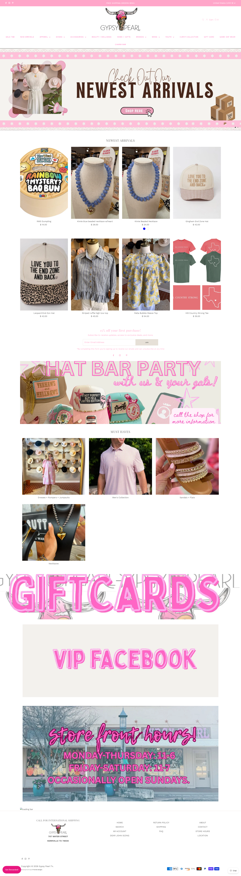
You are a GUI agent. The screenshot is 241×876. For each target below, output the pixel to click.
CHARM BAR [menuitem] (120, 44)
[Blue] (144, 229)
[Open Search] (203, 20)
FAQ (161, 832)
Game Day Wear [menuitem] (227, 37)
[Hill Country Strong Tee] (197, 275)
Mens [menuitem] (155, 37)
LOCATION (203, 836)
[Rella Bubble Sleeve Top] (146, 275)
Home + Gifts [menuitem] (124, 37)
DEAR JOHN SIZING (119, 836)
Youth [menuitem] (168, 37)
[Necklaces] (53, 533)
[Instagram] (9, 3)
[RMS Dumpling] (44, 184)
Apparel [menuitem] (44, 37)
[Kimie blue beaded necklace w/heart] (95, 184)
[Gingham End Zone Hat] (197, 184)
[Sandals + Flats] (187, 467)
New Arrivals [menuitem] (27, 37)
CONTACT (202, 828)
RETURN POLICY (161, 823)
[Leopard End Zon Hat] (44, 275)
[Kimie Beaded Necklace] (146, 184)
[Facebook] (6, 3)
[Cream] (148, 229)
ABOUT (202, 823)
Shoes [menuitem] (59, 37)
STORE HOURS (203, 832)
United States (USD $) (223, 3)
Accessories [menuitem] (77, 37)
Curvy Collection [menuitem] (189, 37)
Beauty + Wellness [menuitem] (101, 37)
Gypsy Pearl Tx (46, 867)
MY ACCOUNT (119, 832)
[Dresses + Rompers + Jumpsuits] (53, 467)
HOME (120, 823)
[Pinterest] (12, 3)
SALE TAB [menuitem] (10, 37)
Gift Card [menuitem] (209, 37)
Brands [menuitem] (140, 37)
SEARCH (120, 828)
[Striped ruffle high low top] (95, 275)
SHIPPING (161, 828)
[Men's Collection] (120, 467)
